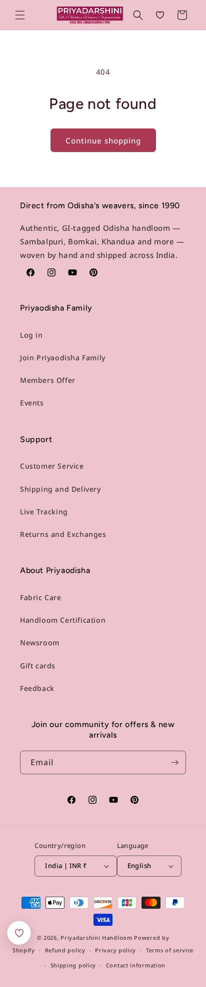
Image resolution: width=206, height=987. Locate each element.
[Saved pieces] (19, 933)
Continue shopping (103, 140)
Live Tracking (44, 511)
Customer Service (52, 466)
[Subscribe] (175, 762)
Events (32, 402)
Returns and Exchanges (63, 534)
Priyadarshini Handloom (96, 937)
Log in (31, 335)
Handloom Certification (63, 620)
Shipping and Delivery (60, 489)
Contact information (136, 965)
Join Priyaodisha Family (63, 357)
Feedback (37, 688)
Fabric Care (41, 597)
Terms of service (170, 950)
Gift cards (38, 665)
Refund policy (65, 950)
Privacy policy (115, 950)
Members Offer (48, 380)
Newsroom (40, 642)
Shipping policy (73, 965)
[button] (20, 15)
